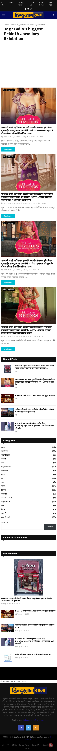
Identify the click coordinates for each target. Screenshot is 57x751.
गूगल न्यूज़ (50, 3)
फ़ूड (2, 482)
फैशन (4, 90)
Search (4, 522)
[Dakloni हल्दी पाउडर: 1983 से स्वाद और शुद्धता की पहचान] (7, 398)
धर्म (2, 478)
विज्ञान (3, 509)
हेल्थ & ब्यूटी (5, 517)
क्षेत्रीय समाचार (6, 466)
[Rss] (36, 727)
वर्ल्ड (2, 505)
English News (41, 3)
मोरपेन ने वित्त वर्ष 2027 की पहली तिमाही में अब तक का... (33, 654)
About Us (3, 3)
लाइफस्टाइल (11, 90)
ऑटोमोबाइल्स (5, 455)
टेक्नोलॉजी (4, 470)
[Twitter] (28, 727)
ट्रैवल (3, 474)
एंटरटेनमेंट (4, 451)
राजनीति (4, 493)
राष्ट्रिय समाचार (6, 497)
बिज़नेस (3, 490)
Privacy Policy (20, 3)
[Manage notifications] (51, 745)
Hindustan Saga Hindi (12, 137)
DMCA (11, 2)
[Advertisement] (28, 64)
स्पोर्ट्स (3, 513)
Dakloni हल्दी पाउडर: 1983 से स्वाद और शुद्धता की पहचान (35, 395)
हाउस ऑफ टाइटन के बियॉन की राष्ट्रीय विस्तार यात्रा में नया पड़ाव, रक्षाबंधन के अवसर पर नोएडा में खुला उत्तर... (34, 367)
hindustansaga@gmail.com (33, 720)
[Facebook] (21, 727)
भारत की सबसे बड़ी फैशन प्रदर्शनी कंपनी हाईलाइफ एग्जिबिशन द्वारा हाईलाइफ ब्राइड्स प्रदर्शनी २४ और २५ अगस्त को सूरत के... (35, 381)
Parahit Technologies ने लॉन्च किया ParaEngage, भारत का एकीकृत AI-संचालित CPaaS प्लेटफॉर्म (34, 425)
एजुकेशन (4, 447)
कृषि (2, 462)
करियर (3, 458)
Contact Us (31, 3)
